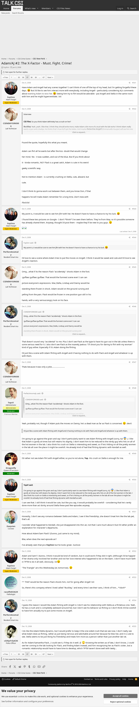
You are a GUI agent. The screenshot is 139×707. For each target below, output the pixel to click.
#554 (134, 600)
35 (19, 77)
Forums (17, 8)
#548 (134, 388)
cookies (21, 696)
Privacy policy (114, 679)
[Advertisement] (69, 35)
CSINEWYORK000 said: (33, 312)
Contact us (88, 679)
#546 (134, 306)
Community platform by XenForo (69, 684)
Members (46, 8)
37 (27, 77)
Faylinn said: (29, 243)
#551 (134, 512)
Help (124, 679)
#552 (134, 551)
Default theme (20, 679)
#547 (134, 362)
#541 (134, 83)
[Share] (129, 82)
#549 (134, 453)
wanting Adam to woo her (40, 93)
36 (23, 77)
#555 (134, 626)
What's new (30, 8)
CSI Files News (63, 8)
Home (6, 8)
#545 (134, 267)
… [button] (15, 77)
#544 (134, 237)
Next (49, 77)
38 (31, 77)
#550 (134, 480)
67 (44, 77)
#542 (134, 109)
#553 (134, 577)
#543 (134, 209)
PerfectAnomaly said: (32, 393)
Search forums (18, 13)
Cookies (7, 679)
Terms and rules (101, 679)
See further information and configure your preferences (27, 701)
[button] (38, 8)
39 (36, 77)
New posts (5, 13)
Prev (6, 77)
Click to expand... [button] (79, 132)
